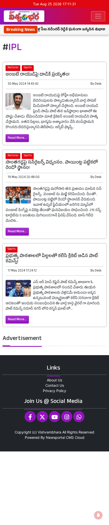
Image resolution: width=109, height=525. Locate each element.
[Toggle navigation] (98, 16)
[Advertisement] (54, 487)
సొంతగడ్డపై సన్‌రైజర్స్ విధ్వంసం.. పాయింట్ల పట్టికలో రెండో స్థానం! (52, 165)
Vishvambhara (49, 432)
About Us (54, 380)
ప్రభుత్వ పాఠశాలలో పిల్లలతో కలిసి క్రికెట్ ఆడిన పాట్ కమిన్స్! (52, 259)
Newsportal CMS (60, 437)
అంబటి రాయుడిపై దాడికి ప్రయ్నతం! (37, 75)
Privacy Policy (54, 391)
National (13, 68)
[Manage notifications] (98, 515)
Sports (28, 68)
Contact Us (54, 385)
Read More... (17, 138)
